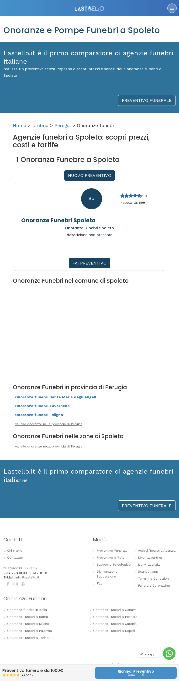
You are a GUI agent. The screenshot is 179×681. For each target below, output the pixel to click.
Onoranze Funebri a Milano (28, 624)
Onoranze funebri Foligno (39, 415)
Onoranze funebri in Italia (27, 610)
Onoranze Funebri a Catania (115, 624)
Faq (100, 583)
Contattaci (15, 557)
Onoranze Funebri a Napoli (114, 631)
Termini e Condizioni (153, 578)
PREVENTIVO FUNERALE (147, 100)
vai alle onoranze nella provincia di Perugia (48, 424)
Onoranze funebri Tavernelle (42, 406)
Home (19, 125)
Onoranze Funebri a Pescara (115, 617)
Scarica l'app (148, 571)
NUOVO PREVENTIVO (89, 175)
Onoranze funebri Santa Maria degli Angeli (55, 397)
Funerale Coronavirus (154, 585)
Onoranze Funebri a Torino (28, 638)
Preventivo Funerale (112, 550)
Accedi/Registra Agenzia (157, 550)
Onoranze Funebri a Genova (115, 610)
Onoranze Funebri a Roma (27, 617)
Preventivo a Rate (110, 557)
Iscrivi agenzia (149, 564)
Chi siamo (14, 550)
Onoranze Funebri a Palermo (29, 631)
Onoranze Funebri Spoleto (58, 220)
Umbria (40, 125)
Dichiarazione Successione (107, 574)
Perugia (63, 125)
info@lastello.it (27, 577)
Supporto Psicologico (114, 564)
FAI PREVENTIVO (89, 263)
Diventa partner (150, 557)
